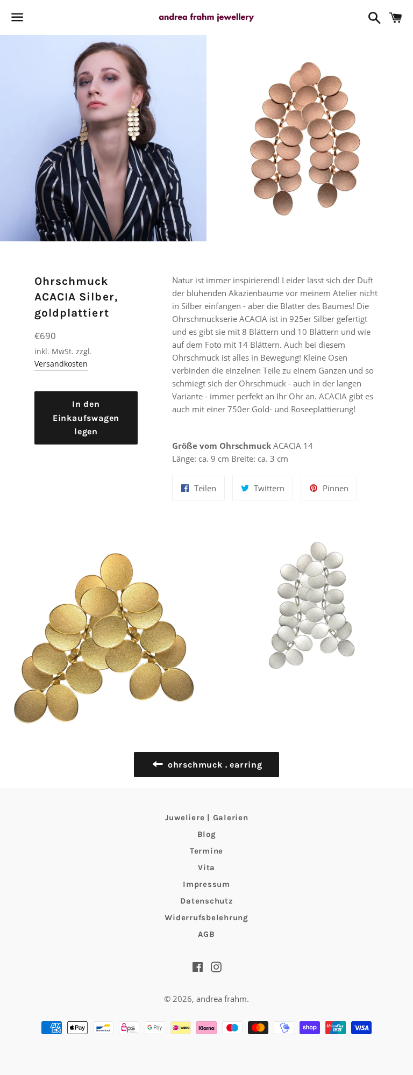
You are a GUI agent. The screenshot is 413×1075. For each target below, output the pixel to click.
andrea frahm (221, 998)
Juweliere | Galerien (206, 817)
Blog (206, 834)
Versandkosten (61, 364)
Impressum (206, 884)
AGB (206, 934)
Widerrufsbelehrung (206, 917)
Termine (206, 851)
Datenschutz (206, 901)
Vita (206, 867)
